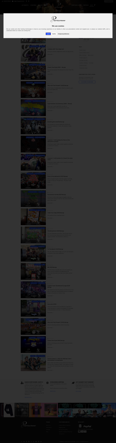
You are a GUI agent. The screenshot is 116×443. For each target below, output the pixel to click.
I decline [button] (54, 33)
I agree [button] (48, 33)
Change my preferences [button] (63, 33)
